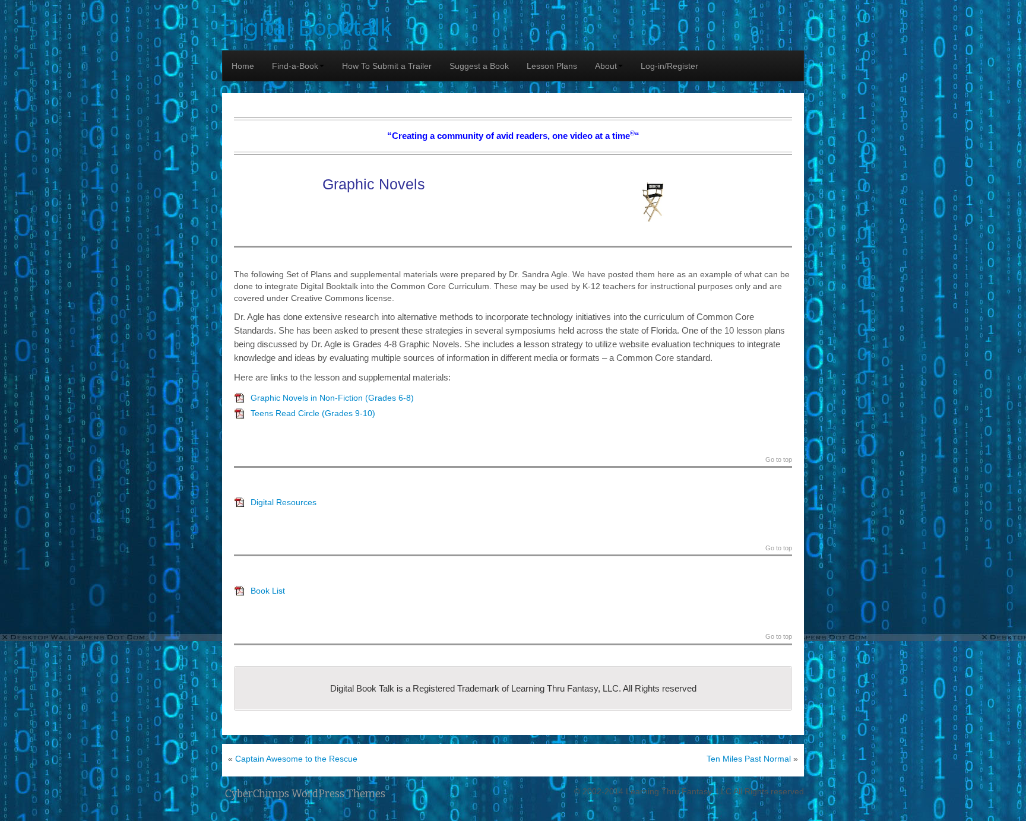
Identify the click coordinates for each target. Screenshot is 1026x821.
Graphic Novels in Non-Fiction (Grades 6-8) (332, 397)
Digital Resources (283, 502)
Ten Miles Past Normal (749, 758)
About (606, 66)
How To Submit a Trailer (387, 66)
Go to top (778, 460)
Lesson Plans (552, 66)
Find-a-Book (295, 66)
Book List (268, 590)
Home (243, 66)
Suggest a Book (479, 66)
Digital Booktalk (307, 26)
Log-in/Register (669, 66)
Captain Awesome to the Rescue (296, 758)
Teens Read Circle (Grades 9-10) (313, 413)
